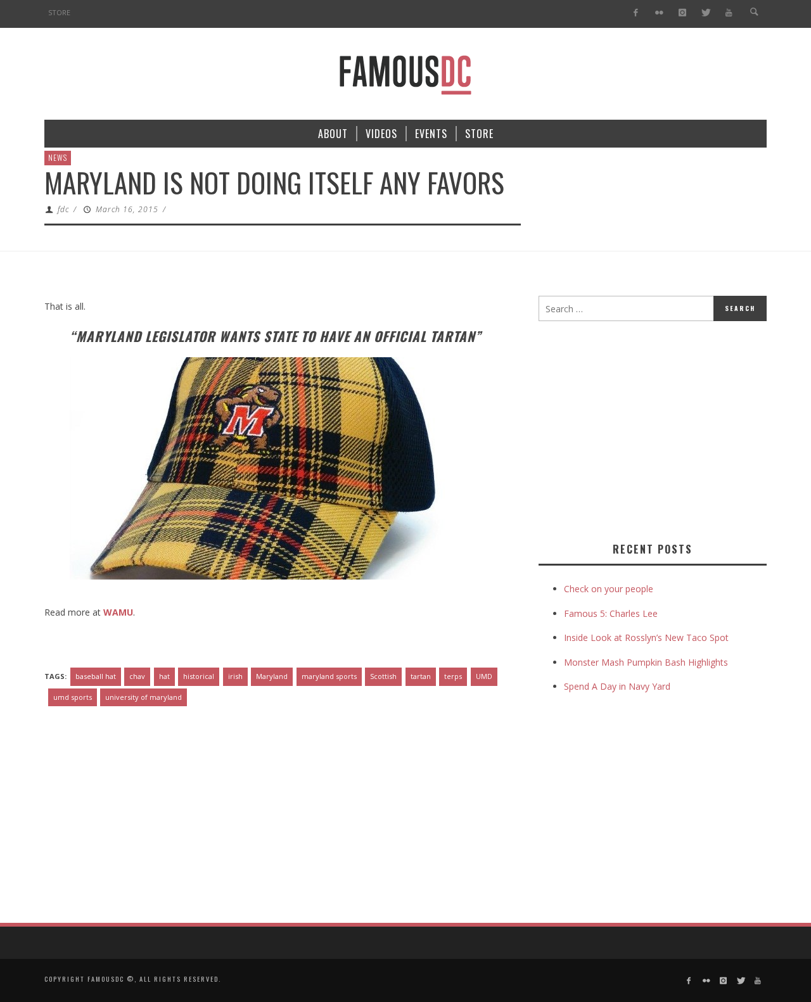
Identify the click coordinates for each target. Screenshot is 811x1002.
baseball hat (95, 676)
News (57, 157)
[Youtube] (729, 13)
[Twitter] (705, 13)
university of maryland (143, 697)
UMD (484, 676)
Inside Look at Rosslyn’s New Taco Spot (646, 637)
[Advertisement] (645, 428)
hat (164, 676)
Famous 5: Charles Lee (611, 613)
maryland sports (329, 676)
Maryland (272, 676)
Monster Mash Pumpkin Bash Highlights (646, 662)
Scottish (383, 676)
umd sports (72, 697)
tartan (421, 676)
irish (235, 676)
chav (137, 676)
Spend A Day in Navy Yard (617, 686)
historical (198, 676)
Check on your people (610, 589)
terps (453, 676)
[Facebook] (636, 13)
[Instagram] (682, 13)
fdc (63, 209)
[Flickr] (659, 13)
